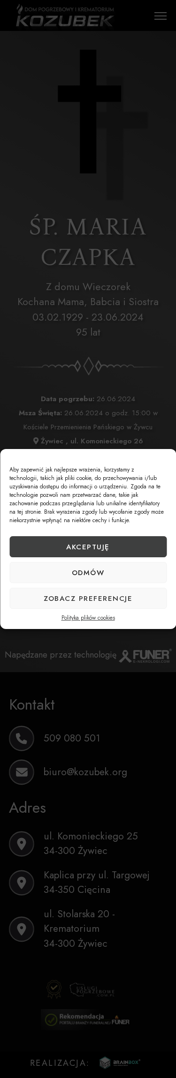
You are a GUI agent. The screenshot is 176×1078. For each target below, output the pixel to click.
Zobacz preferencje (88, 598)
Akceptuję (88, 547)
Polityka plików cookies (88, 618)
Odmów (88, 573)
